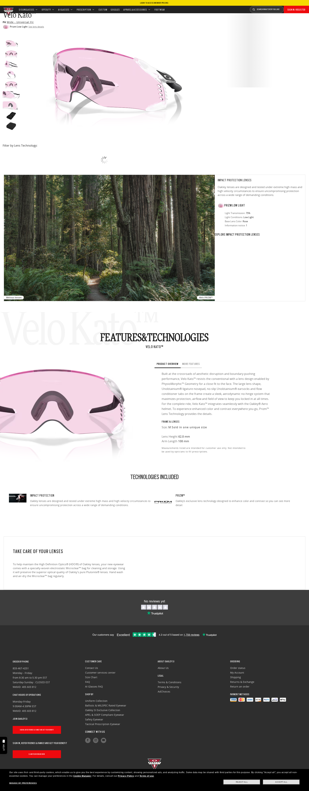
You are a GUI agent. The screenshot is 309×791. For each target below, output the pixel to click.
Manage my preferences (23, 783)
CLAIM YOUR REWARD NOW (37, 754)
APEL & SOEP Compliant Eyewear (104, 714)
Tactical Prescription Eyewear (102, 724)
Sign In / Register (296, 9)
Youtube (103, 740)
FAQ (87, 682)
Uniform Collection (96, 701)
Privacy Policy (126, 776)
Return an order (239, 686)
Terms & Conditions (169, 682)
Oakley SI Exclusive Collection (102, 710)
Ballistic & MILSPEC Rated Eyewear (105, 705)
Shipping (235, 677)
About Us (163, 668)
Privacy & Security (168, 687)
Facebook (87, 740)
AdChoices (164, 691)
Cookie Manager (82, 776)
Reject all (242, 782)
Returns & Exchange (242, 682)
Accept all (281, 782)
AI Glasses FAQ (94, 686)
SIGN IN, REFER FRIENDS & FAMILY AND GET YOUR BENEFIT (37, 730)
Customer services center (100, 672)
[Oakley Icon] (8, 9)
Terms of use (146, 776)
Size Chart (91, 677)
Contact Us (91, 668)
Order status (237, 668)
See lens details (36, 26)
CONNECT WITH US (95, 731)
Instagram (95, 740)
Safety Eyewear (94, 719)
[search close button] (286, 8)
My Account (237, 672)
